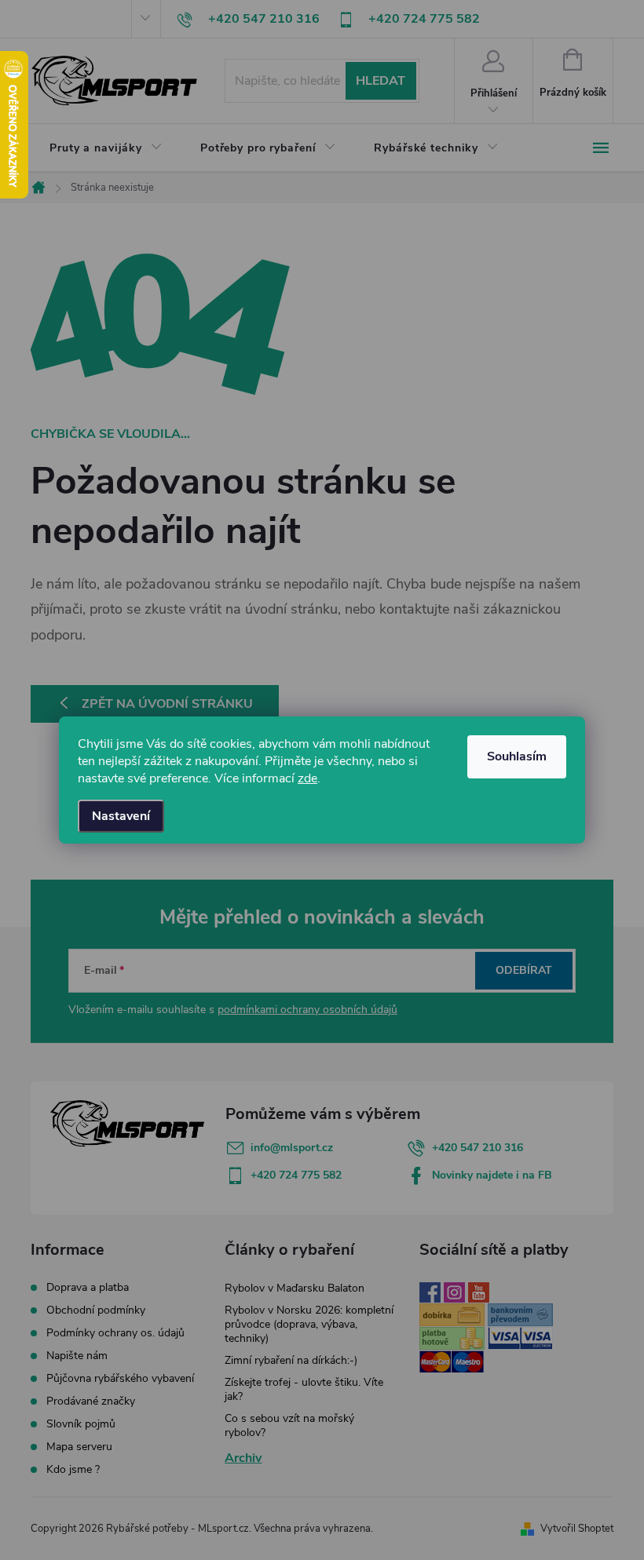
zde (307, 778)
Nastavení (121, 816)
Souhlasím (517, 756)
